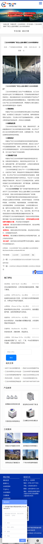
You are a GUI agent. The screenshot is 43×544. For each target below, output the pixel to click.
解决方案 (25, 31)
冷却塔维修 (15, 189)
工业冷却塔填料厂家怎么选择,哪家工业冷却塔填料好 (23, 248)
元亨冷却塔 (37, 533)
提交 (11, 357)
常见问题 (30, 24)
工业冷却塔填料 (25, 255)
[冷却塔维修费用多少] (21, 15)
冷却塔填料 (12, 86)
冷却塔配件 (6, 492)
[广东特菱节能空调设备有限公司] (9, 6)
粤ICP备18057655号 (28, 530)
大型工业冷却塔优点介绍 (31, 375)
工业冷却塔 (15, 255)
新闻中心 (6, 483)
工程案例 (6, 495)
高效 (33, 255)
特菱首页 (13, 24)
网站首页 (6, 480)
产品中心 (6, 489)
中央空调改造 (29, 533)
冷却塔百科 (21, 24)
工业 (7, 86)
